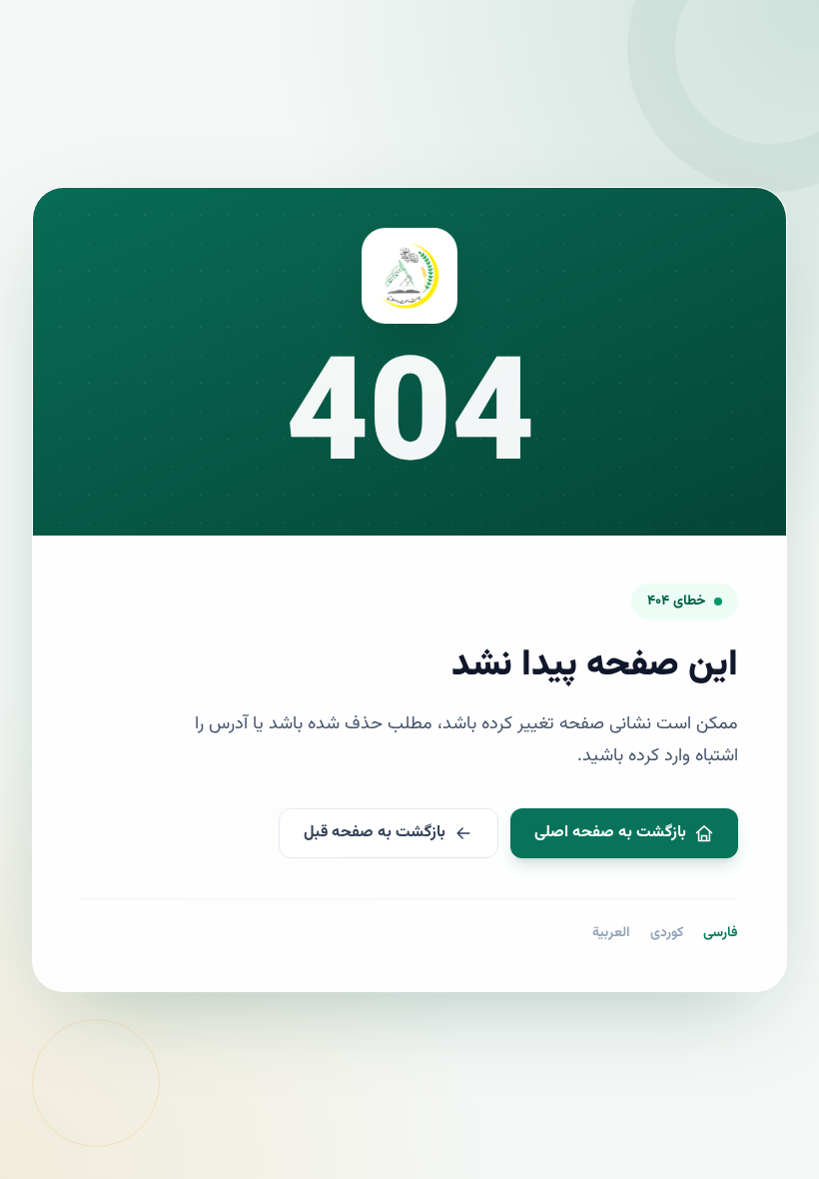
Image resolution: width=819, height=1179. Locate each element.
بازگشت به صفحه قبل (374, 832)
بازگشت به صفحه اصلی (610, 832)
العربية (611, 933)
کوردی (666, 933)
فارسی (720, 933)
